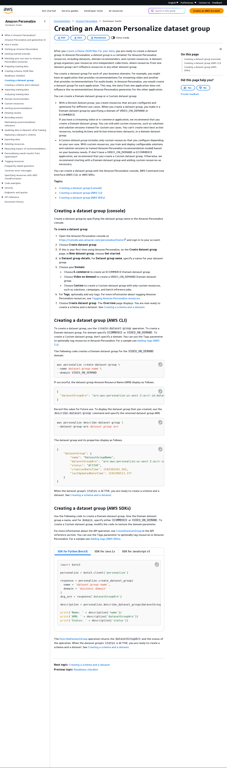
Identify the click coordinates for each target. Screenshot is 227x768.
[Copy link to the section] (51, 210)
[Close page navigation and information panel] (220, 49)
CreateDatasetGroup (129, 530)
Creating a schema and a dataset (124, 307)
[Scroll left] (39, 10)
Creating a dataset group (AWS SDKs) (82, 197)
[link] (112, 21)
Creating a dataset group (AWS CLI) (80, 192)
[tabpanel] (109, 593)
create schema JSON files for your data (90, 51)
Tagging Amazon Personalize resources (116, 298)
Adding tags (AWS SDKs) (105, 538)
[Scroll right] (125, 10)
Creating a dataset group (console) (80, 188)
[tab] (73, 551)
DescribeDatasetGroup (73, 638)
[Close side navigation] (45, 21)
